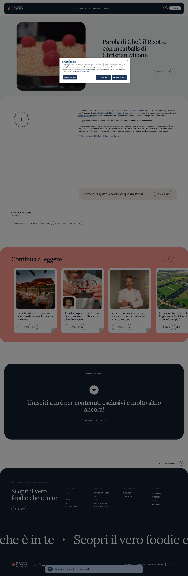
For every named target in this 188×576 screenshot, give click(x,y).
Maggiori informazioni (83, 71)
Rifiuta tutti (103, 77)
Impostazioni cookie (70, 77)
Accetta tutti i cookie (119, 77)
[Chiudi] (127, 60)
